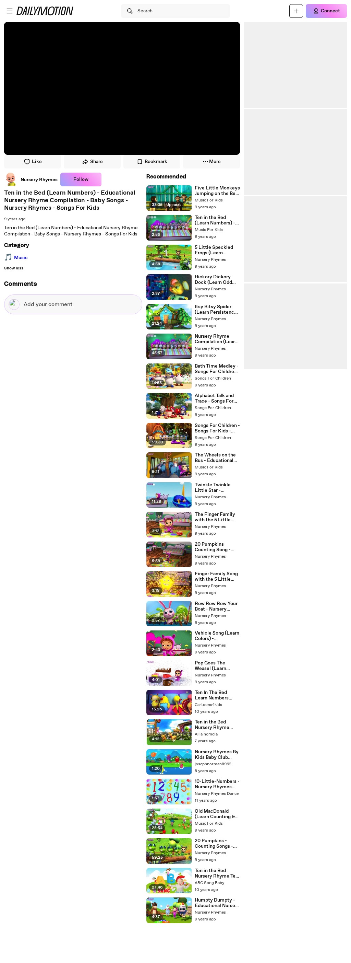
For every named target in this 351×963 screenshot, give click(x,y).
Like (37, 162)
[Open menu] (9, 11)
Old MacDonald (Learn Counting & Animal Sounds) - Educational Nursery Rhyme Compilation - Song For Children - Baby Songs (217, 814)
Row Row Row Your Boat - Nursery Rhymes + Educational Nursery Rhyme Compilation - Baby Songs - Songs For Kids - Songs (217, 606)
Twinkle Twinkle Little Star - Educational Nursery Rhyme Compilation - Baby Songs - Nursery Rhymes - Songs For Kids (217, 487)
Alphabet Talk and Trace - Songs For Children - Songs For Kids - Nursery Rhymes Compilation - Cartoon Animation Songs (217, 398)
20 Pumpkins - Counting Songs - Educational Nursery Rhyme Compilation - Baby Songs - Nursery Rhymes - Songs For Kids (217, 843)
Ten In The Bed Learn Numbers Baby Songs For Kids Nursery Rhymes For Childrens (217, 695)
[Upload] (296, 11)
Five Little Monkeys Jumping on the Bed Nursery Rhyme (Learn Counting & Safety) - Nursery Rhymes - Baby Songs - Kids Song (217, 190)
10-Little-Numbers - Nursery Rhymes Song (217, 784)
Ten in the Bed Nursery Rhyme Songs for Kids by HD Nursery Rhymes (217, 724)
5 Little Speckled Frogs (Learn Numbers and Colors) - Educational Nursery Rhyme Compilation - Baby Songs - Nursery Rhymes (217, 250)
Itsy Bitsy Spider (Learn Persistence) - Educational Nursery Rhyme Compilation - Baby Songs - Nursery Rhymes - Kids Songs (217, 309)
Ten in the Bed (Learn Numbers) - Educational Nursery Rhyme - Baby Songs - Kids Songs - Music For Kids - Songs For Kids (217, 220)
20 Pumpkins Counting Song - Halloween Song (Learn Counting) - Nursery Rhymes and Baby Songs (215, 547)
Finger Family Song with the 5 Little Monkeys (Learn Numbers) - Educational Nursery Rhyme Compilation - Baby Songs (217, 576)
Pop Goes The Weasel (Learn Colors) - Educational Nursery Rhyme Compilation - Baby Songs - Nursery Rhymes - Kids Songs (217, 665)
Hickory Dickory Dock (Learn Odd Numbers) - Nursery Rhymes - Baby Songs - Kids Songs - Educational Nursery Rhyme (216, 279)
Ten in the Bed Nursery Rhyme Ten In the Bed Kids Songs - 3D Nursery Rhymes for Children (216, 873)
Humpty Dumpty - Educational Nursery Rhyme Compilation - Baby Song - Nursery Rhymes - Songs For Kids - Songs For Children (217, 902)
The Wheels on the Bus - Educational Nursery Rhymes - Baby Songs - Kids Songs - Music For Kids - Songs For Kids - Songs (215, 457)
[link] (31, 179)
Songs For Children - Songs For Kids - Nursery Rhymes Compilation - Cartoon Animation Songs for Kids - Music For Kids (217, 428)
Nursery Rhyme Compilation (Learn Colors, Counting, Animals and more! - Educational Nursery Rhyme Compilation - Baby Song (217, 339)
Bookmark (156, 162)
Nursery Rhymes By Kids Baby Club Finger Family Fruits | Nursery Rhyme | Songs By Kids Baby (217, 754)
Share (96, 162)
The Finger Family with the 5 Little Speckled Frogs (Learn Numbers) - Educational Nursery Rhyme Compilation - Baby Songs (217, 517)
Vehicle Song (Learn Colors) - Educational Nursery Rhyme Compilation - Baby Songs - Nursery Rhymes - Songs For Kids (217, 635)
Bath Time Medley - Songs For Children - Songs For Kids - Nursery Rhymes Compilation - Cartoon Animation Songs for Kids (217, 368)
